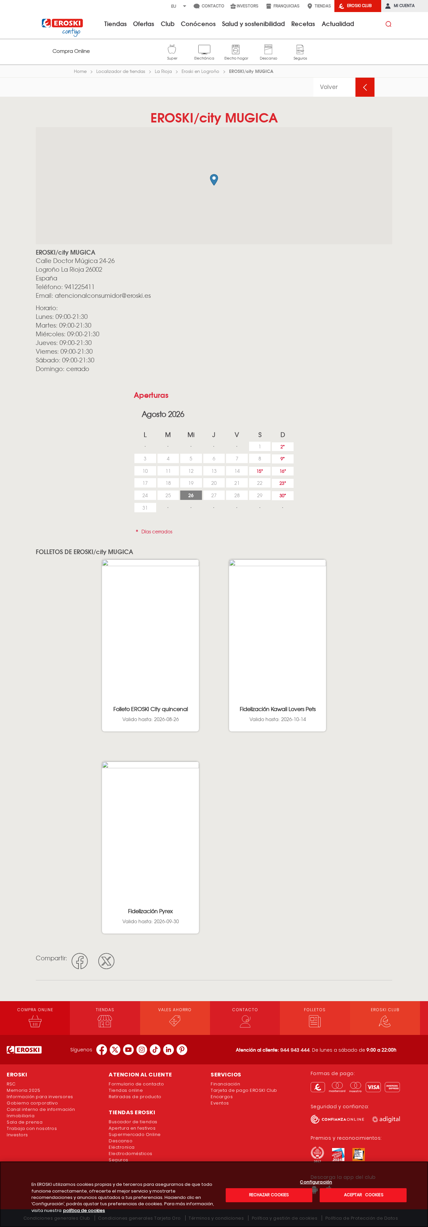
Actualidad (338, 23)
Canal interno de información (41, 1109)
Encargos (222, 1096)
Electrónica (204, 48)
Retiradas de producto (135, 1096)
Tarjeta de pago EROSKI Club (244, 1090)
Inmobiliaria (20, 1116)
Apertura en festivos (132, 1128)
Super (172, 48)
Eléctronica (122, 1147)
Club (168, 23)
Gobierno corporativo (32, 1103)
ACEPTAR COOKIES (363, 1195)
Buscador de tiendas (133, 1122)
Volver (329, 87)
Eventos (220, 1103)
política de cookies (84, 1210)
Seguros (300, 48)
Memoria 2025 (23, 1090)
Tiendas (115, 23)
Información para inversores (40, 1096)
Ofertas (143, 23)
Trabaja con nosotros (32, 1128)
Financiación (225, 1084)
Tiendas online (126, 1090)
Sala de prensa (24, 1122)
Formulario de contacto (136, 1084)
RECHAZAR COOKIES (269, 1195)
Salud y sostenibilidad (253, 23)
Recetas (303, 23)
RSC (11, 1084)
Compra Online (71, 51)
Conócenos (198, 23)
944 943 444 (295, 1050)
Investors (17, 1135)
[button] (214, 180)
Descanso (268, 48)
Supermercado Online (135, 1134)
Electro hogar (236, 48)
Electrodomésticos (130, 1153)
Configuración (316, 1182)
